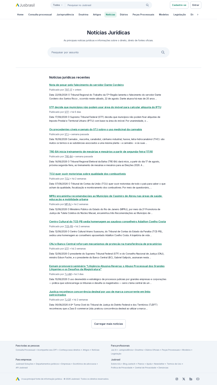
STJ (67, 134)
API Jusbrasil (22, 367)
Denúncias (163, 367)
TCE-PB (69, 226)
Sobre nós (116, 364)
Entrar (195, 5)
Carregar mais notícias (108, 323)
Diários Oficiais (152, 350)
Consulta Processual (25, 350)
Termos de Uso (174, 364)
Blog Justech (129, 364)
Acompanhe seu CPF (47, 350)
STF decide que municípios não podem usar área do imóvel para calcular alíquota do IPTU (105, 107)
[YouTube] (197, 378)
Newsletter (159, 364)
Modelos (186, 350)
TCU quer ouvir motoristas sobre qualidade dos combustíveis (87, 173)
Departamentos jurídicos (47, 364)
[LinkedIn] (190, 378)
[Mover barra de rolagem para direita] (197, 14)
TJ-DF (68, 299)
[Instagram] (176, 378)
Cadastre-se (179, 5)
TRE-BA (69, 156)
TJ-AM (68, 274)
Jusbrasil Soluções (25, 364)
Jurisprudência (126, 350)
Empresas (66, 364)
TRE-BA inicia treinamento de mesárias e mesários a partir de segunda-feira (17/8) (101, 151)
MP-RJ (68, 204)
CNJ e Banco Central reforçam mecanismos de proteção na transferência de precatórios (105, 243)
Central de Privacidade (145, 367)
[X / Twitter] (183, 378)
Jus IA (114, 350)
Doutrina (139, 350)
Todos (56, 5)
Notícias (95, 350)
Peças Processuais (171, 350)
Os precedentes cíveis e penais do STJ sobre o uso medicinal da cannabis (95, 129)
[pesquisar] (147, 5)
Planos (141, 364)
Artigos (86, 350)
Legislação (116, 353)
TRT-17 (68, 89)
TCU (67, 178)
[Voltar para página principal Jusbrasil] (25, 5)
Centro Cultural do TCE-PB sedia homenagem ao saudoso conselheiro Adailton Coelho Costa (107, 221)
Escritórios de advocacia (84, 364)
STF (67, 112)
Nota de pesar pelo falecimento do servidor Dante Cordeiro (86, 84)
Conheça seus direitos (69, 350)
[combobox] (101, 5)
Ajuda (149, 364)
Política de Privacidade (121, 367)
